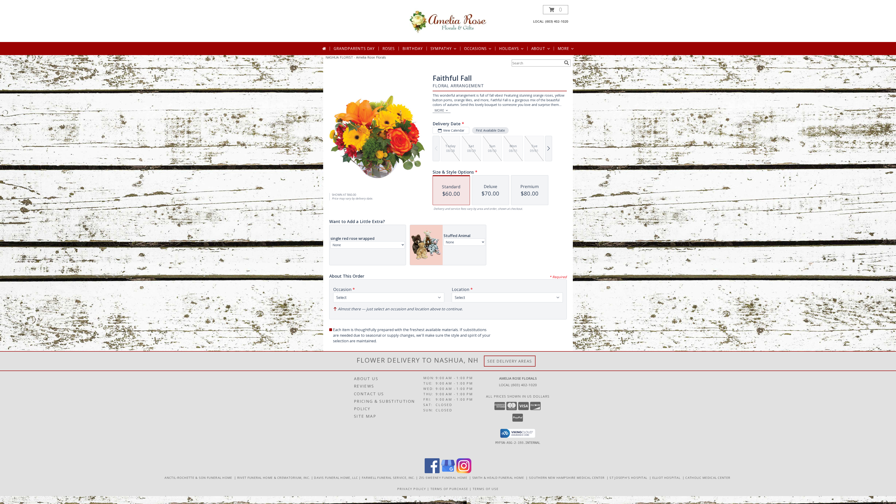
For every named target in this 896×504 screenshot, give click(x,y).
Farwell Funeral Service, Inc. (389, 478)
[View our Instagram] (463, 472)
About (538, 48)
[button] (555, 9)
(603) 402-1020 (556, 21)
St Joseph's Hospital (629, 478)
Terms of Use (486, 489)
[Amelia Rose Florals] (448, 21)
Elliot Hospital (667, 478)
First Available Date (490, 130)
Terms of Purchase (449, 489)
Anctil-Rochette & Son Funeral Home (199, 478)
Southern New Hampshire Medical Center (568, 478)
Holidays (509, 48)
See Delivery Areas (509, 361)
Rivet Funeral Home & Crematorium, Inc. (274, 478)
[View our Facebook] (432, 472)
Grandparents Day (354, 48)
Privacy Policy (411, 489)
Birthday (412, 48)
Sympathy (441, 48)
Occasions (475, 48)
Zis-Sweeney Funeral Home (444, 478)
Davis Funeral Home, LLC (336, 478)
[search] (566, 62)
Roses (388, 48)
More (563, 48)
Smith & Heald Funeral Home (499, 478)
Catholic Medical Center (708, 478)
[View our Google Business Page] (448, 472)
